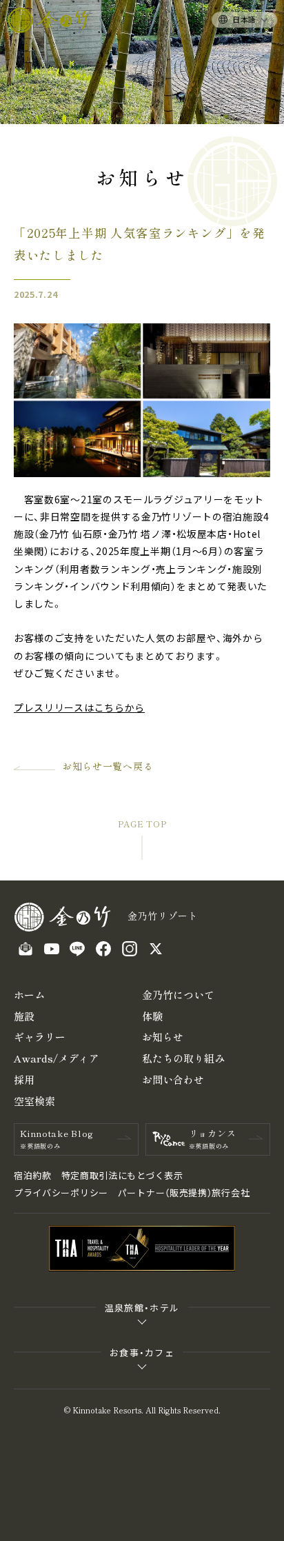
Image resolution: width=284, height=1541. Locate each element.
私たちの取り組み (183, 1058)
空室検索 (34, 1101)
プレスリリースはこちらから (79, 707)
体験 (152, 1016)
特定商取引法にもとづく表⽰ (122, 1175)
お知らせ (162, 1036)
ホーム (29, 994)
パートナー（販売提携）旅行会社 (184, 1192)
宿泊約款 (33, 1175)
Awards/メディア (56, 1058)
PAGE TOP (142, 824)
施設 (24, 1016)
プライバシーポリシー (61, 1192)
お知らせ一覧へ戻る (107, 766)
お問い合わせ (173, 1079)
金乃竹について (178, 994)
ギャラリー (39, 1036)
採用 (24, 1079)
